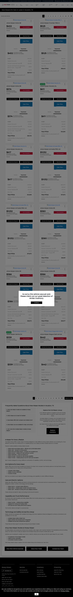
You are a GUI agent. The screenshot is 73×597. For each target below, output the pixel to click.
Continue (36, 302)
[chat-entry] (60, 591)
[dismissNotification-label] (70, 580)
